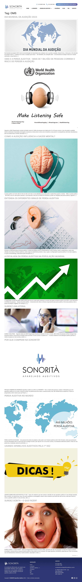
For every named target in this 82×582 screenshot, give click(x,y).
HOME (27, 8)
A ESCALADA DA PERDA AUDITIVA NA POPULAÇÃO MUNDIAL (34, 256)
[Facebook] (72, 578)
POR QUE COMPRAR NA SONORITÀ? (22, 340)
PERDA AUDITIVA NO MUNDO (18, 395)
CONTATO (74, 8)
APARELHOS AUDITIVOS (45, 8)
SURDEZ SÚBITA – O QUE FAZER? (20, 500)
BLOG (64, 8)
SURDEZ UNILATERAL (15, 306)
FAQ (68, 8)
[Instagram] (74, 578)
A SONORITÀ (34, 8)
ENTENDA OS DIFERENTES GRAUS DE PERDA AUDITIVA (31, 198)
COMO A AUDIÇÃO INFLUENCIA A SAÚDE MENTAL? (29, 136)
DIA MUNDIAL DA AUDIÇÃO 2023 (20, 17)
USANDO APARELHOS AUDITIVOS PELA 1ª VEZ (27, 446)
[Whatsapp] (77, 578)
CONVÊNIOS (57, 8)
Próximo (75, 555)
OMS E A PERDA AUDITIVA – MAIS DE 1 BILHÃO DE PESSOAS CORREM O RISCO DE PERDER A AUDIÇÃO (39, 60)
